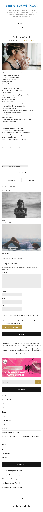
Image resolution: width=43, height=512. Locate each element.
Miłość (4, 424)
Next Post (31, 180)
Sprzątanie (5, 449)
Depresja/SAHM (6, 400)
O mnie (29, 495)
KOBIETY (4, 416)
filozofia (4, 412)
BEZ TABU (5, 395)
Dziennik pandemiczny (8, 408)
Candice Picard (12, 148)
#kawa (4, 166)
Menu (22, 23)
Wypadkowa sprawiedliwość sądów (12, 487)
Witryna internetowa (8, 306)
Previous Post (11, 180)
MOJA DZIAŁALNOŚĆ (18, 495)
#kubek (18, 166)
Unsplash (21, 148)
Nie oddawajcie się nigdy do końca (12, 471)
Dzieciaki (4, 404)
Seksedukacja (6, 441)
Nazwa (4, 291)
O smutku (5, 428)
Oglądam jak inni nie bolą (9, 479)
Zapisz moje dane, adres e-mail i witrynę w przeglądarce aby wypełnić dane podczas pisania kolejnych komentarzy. (20, 316)
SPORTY (4, 445)
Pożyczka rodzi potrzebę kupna (12, 258)
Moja (3, 221)
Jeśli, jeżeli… (5, 253)
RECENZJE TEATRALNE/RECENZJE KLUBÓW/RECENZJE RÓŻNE (21, 436)
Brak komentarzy (28, 40)
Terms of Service (13, 323)
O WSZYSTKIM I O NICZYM (10, 432)
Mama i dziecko (6, 420)
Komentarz (5, 272)
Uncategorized (6, 453)
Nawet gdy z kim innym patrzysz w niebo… (14, 475)
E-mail (4, 298)
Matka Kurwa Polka (21, 506)
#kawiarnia (11, 166)
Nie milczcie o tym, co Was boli (11, 483)
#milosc (25, 166)
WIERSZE (21, 34)
